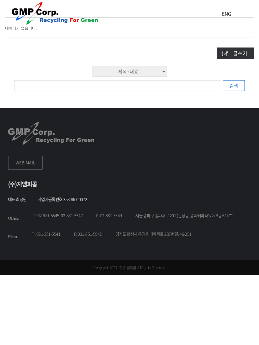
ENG (226, 13)
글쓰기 (240, 53)
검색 (233, 85)
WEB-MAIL (25, 163)
